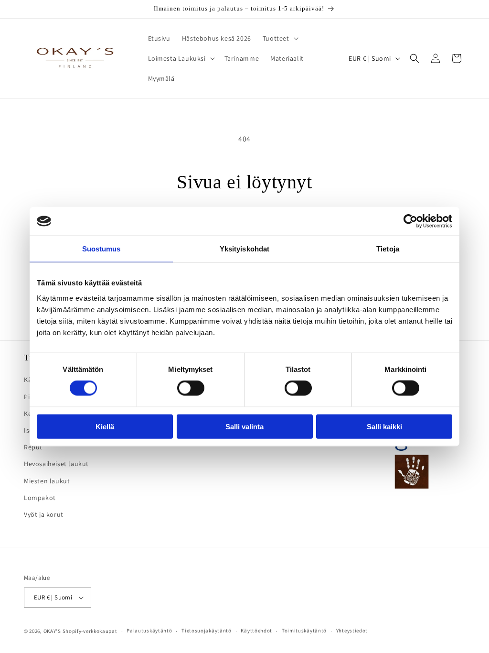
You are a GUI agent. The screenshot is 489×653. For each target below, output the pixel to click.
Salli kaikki (384, 426)
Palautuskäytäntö (149, 630)
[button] (279, 38)
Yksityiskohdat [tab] (244, 249)
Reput (33, 447)
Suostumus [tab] (101, 249)
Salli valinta (244, 426)
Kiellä (105, 426)
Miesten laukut (47, 481)
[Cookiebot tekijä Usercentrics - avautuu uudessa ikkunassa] (410, 221)
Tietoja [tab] (387, 249)
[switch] (190, 388)
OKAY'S (52, 631)
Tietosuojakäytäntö (206, 630)
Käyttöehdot (256, 630)
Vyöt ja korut (44, 514)
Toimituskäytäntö (304, 630)
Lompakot (40, 497)
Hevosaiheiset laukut (56, 463)
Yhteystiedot (352, 630)
